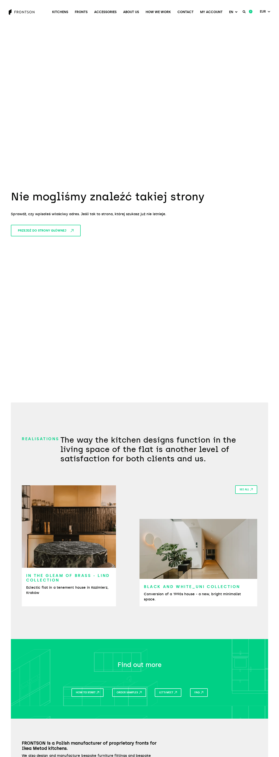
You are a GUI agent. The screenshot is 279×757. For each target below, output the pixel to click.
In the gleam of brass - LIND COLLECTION (68, 578)
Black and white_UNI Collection (192, 586)
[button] (233, 12)
